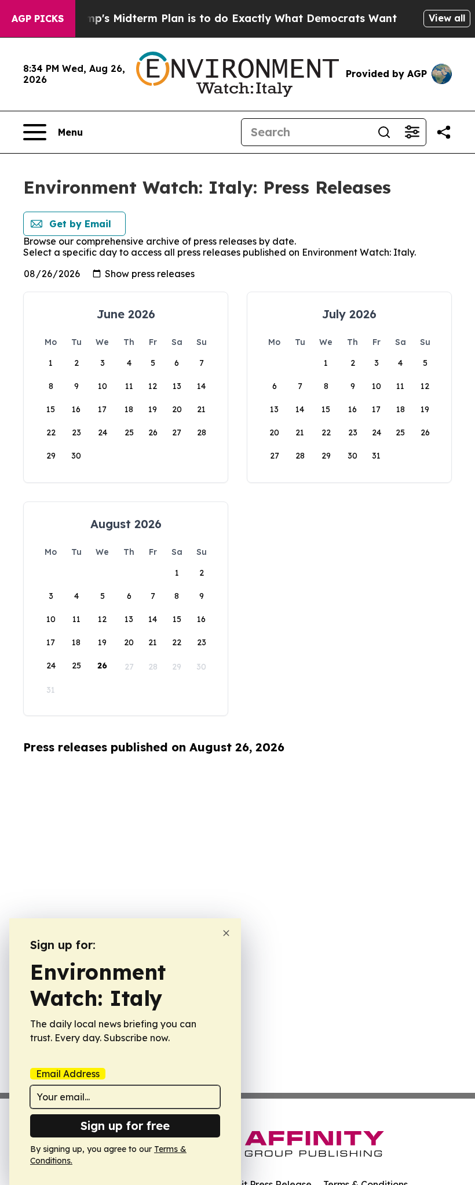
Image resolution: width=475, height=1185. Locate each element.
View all (447, 18)
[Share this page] (444, 132)
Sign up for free (125, 1125)
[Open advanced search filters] (412, 132)
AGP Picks (38, 18)
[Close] (226, 933)
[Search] (384, 132)
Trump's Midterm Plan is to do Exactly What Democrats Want (232, 18)
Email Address (68, 1073)
